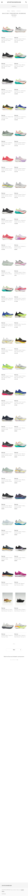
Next (14, 649)
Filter (14, 6)
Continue (4, 893)
